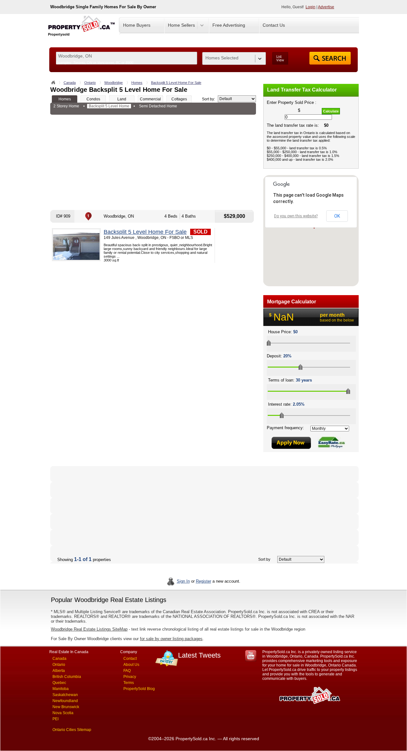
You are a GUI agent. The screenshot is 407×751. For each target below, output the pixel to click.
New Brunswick (65, 707)
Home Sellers (181, 25)
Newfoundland (65, 701)
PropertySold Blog (139, 689)
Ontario (90, 83)
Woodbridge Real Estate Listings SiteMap (89, 629)
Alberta (58, 670)
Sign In (183, 581)
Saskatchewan (65, 695)
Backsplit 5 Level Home (109, 106)
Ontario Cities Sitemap (71, 729)
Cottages (179, 99)
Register (203, 581)
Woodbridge (113, 83)
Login (310, 7)
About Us (131, 664)
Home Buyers (136, 25)
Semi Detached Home (158, 106)
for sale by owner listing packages (171, 638)
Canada (70, 83)
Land (121, 99)
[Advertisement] (153, 162)
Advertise (326, 7)
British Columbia (66, 676)
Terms (128, 682)
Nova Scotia (62, 713)
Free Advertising (228, 25)
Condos (93, 99)
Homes (136, 83)
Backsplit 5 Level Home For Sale (176, 83)
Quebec (59, 682)
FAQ (127, 670)
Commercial (150, 99)
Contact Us (274, 25)
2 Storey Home (66, 106)
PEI (55, 719)
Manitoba (60, 689)
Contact (130, 658)
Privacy (129, 676)
